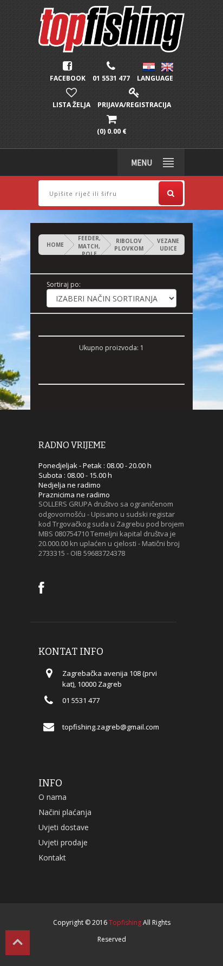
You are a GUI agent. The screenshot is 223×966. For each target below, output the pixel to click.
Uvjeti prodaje (63, 842)
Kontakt (52, 857)
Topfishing (125, 922)
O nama (52, 797)
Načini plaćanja (64, 812)
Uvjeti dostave (63, 827)
